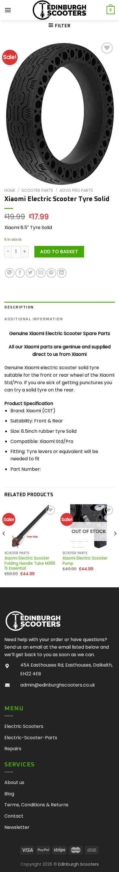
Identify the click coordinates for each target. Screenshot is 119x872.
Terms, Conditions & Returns (36, 804)
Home (9, 190)
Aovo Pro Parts (76, 190)
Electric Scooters (23, 726)
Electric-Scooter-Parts (30, 737)
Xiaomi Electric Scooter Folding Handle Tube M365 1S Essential (29, 563)
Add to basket (59, 251)
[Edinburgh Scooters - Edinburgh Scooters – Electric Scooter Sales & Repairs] (59, 10)
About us (14, 782)
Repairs (12, 748)
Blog (9, 793)
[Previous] (4, 545)
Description (19, 307)
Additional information (33, 319)
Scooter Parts (37, 190)
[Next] (115, 545)
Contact (13, 816)
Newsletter (16, 827)
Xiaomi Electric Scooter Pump (84, 561)
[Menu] (8, 10)
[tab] (59, 307)
